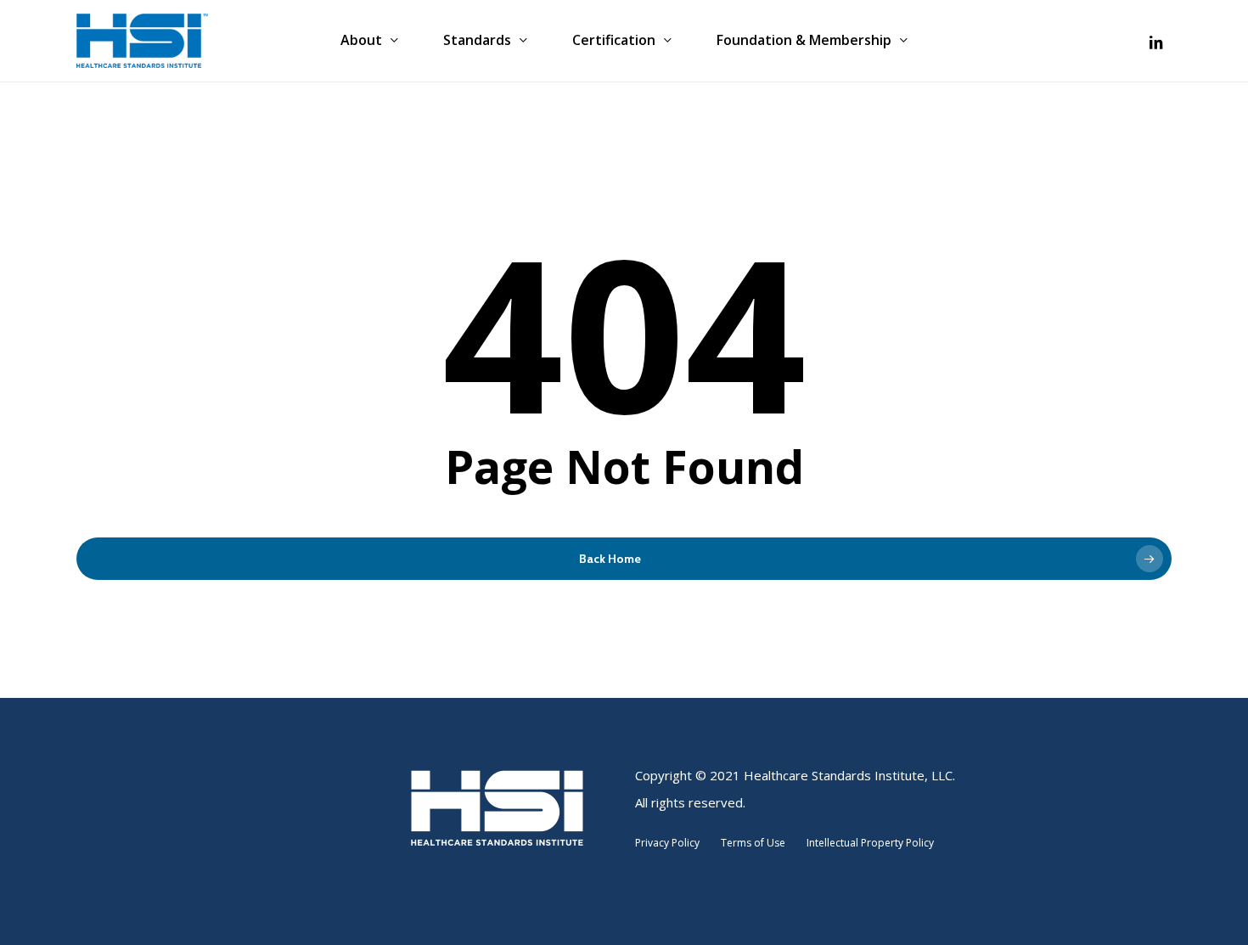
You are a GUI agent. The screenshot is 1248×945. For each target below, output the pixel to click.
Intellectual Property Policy (872, 842)
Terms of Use (754, 842)
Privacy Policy (670, 842)
